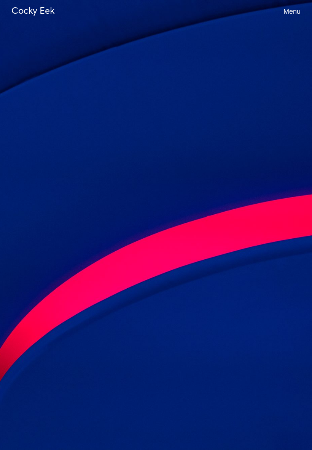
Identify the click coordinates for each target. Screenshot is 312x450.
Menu (292, 11)
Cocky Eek (32, 11)
